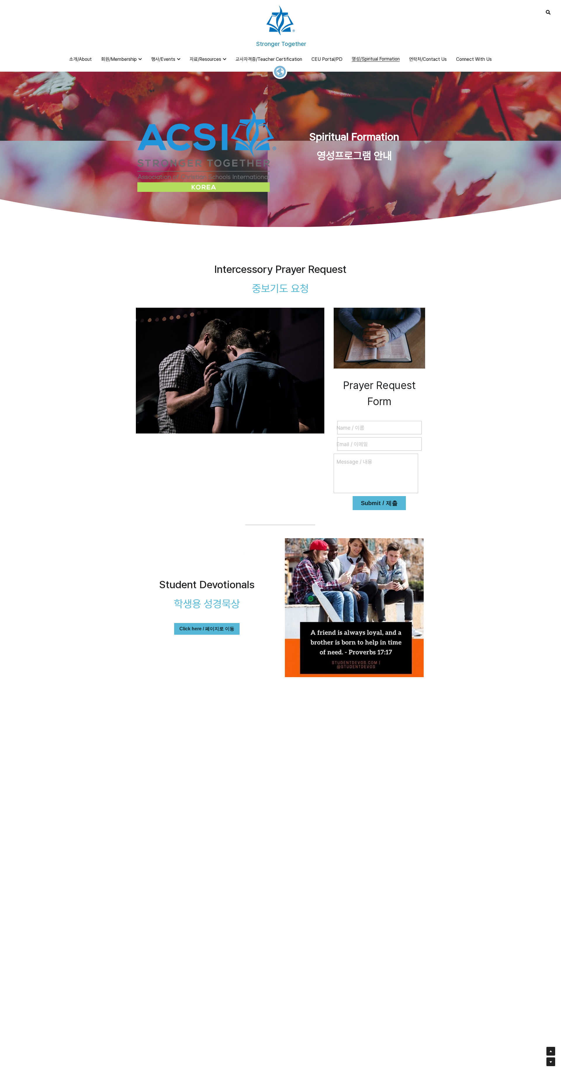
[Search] (548, 12)
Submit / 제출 (379, 503)
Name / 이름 (350, 428)
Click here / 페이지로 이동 (206, 628)
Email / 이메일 (352, 444)
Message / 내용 (354, 462)
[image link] (280, 20)
